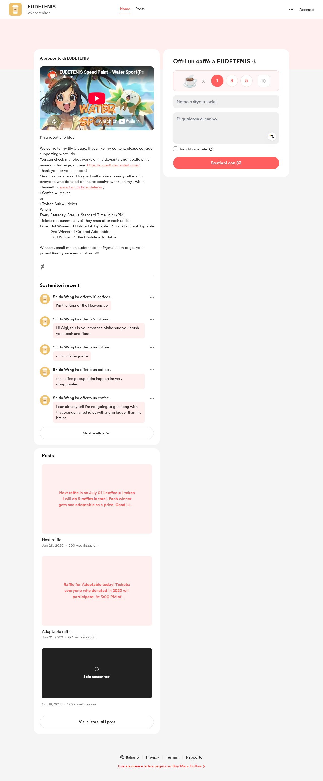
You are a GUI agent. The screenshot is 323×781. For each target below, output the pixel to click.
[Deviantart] (42, 267)
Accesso (306, 9)
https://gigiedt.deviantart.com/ (113, 165)
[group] (97, 506)
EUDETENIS (42, 7)
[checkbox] (190, 149)
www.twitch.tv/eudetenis (81, 187)
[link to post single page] (97, 506)
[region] (226, 113)
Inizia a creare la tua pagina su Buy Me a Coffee (159, 766)
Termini (172, 757)
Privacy (152, 757)
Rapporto (194, 757)
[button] (125, 9)
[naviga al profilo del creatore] (15, 9)
